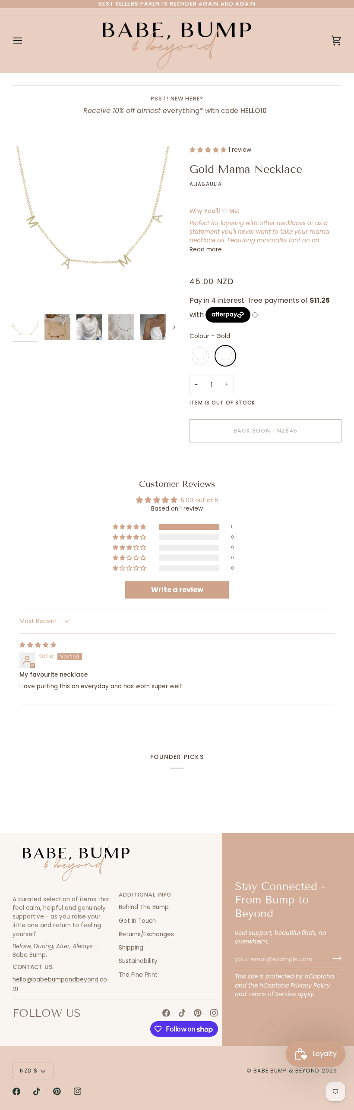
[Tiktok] (182, 1013)
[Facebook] (166, 1013)
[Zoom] (95, 228)
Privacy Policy (310, 985)
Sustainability (138, 961)
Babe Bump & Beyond (286, 1070)
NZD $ (29, 1070)
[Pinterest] (198, 1013)
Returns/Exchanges (146, 934)
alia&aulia (206, 184)
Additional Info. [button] (146, 894)
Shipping (131, 948)
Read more (206, 249)
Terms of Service (272, 994)
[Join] (334, 958)
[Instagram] (214, 1013)
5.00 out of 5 (199, 500)
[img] (38, 645)
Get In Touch (137, 921)
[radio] (200, 356)
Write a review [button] (177, 590)
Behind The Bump (144, 907)
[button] (209, 150)
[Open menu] (25, 40)
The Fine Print (138, 975)
